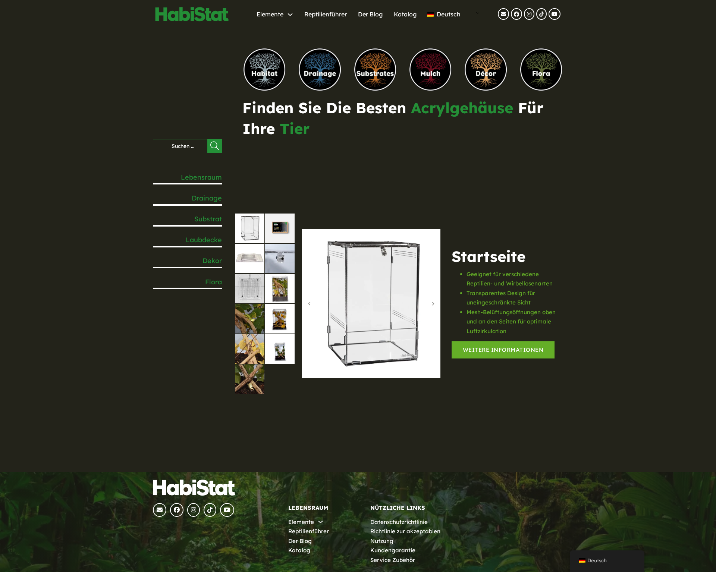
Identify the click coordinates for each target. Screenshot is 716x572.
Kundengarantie (392, 550)
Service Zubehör (392, 559)
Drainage (207, 198)
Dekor (212, 260)
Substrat (208, 219)
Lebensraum (201, 177)
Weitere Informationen (503, 349)
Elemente (270, 14)
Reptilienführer (325, 14)
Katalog (405, 14)
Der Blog (370, 14)
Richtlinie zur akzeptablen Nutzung (405, 536)
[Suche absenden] (215, 146)
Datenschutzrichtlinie (399, 521)
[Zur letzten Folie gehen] (309, 303)
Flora (213, 282)
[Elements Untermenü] (290, 15)
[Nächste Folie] (432, 303)
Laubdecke (204, 240)
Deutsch (448, 14)
